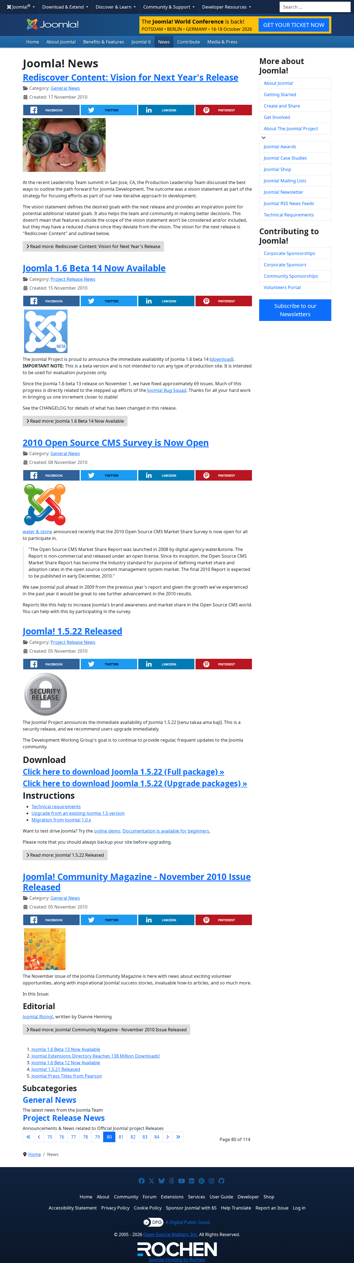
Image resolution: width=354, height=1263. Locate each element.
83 (144, 1137)
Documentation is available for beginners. (166, 831)
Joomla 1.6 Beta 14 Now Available (94, 268)
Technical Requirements (289, 215)
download (221, 359)
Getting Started (280, 94)
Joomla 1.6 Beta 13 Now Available (66, 1049)
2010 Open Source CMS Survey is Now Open (116, 442)
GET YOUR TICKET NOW (293, 25)
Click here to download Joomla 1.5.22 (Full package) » (123, 771)
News (164, 42)
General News (65, 88)
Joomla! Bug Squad (166, 390)
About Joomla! (61, 42)
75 (49, 1137)
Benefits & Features (103, 42)
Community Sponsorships (291, 276)
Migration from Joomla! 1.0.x (61, 820)
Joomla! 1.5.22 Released (72, 631)
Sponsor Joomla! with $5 (191, 1208)
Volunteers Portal (282, 287)
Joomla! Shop (277, 169)
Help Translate (236, 1208)
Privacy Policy (115, 1208)
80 (109, 1137)
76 (61, 1137)
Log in (299, 1208)
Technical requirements (56, 806)
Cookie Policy (148, 1208)
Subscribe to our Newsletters (295, 310)
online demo (107, 831)
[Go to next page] (168, 1137)
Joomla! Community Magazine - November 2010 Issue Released (137, 882)
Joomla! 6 (141, 42)
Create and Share (282, 106)
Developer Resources (225, 7)
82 (133, 1137)
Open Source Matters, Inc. (170, 1234)
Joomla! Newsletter (283, 192)
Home (32, 42)
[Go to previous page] (39, 1137)
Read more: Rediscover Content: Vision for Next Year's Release (94, 246)
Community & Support (167, 7)
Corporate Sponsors (285, 265)
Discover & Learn (114, 7)
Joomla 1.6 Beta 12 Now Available (66, 1063)
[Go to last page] (178, 1137)
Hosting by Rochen (177, 1260)
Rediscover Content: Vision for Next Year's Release (130, 77)
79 (97, 1137)
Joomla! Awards (280, 147)
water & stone (37, 532)
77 (73, 1137)
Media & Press (222, 42)
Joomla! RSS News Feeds (289, 203)
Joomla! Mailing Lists (285, 181)
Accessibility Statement (73, 1208)
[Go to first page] (28, 1137)
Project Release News (73, 279)
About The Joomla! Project (291, 129)
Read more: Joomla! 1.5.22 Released (66, 855)
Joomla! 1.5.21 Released (56, 1069)
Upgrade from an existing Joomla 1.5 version (78, 813)
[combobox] (315, 7)
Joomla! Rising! (38, 1017)
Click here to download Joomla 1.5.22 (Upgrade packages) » (135, 783)
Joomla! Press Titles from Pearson (67, 1076)
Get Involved (277, 117)
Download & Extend (63, 7)
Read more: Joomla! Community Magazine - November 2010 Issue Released (108, 1030)
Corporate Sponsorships (289, 253)
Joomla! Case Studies (285, 158)
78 (85, 1137)
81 (121, 1137)
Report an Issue (272, 1208)
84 (156, 1137)
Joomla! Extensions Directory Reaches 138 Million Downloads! (96, 1056)
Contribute (188, 42)
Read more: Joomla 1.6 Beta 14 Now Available (76, 421)
